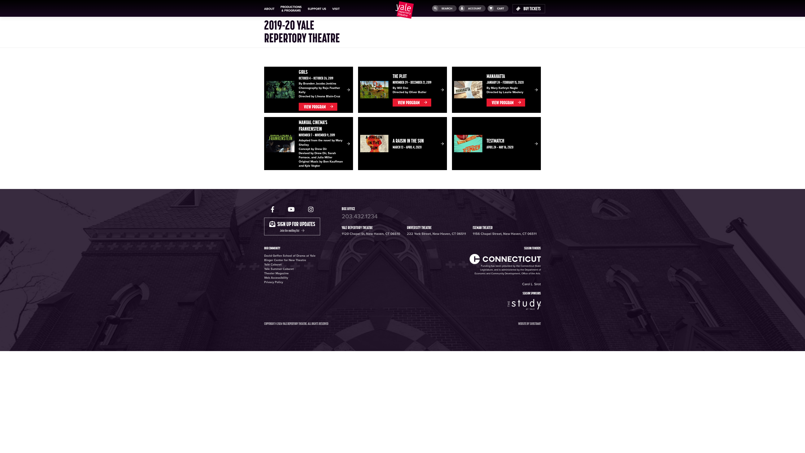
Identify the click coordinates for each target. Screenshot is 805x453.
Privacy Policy (273, 282)
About (269, 9)
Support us (317, 9)
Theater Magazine (276, 273)
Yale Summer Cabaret (279, 269)
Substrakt (535, 324)
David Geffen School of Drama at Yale (290, 256)
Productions (291, 8)
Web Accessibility (276, 278)
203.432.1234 (360, 216)
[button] (308, 90)
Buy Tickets (532, 9)
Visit (336, 9)
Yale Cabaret (273, 264)
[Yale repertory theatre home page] (404, 10)
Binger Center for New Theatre (285, 260)
